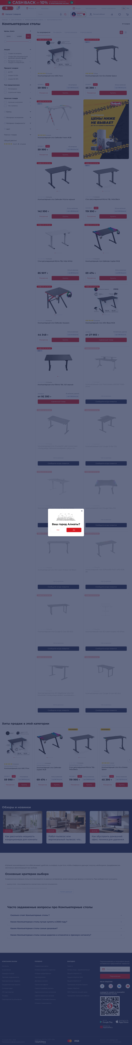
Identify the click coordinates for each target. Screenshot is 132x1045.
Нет (58, 530)
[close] (81, 510)
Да (74, 530)
